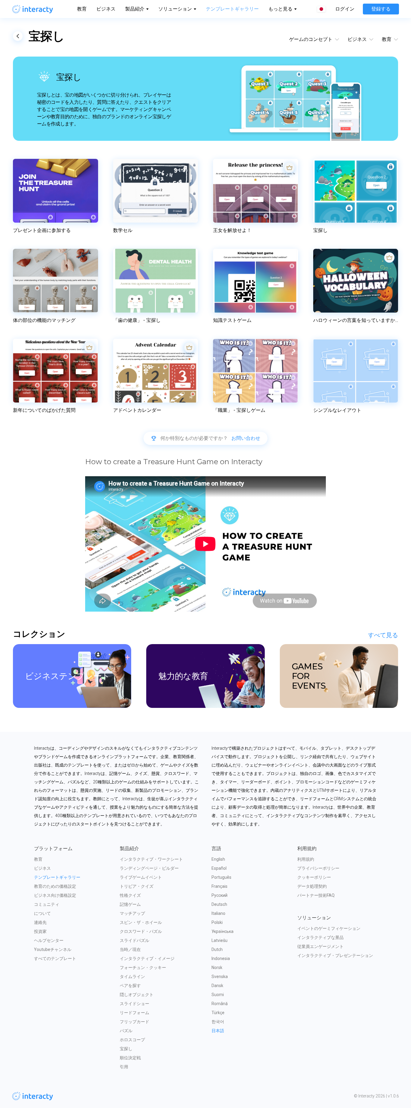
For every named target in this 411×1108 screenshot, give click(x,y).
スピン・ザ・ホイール (141, 922)
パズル (126, 1030)
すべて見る (383, 635)
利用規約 (305, 859)
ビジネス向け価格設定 (55, 895)
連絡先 (40, 922)
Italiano (218, 913)
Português (221, 877)
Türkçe (218, 1012)
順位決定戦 (130, 1057)
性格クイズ (130, 895)
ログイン (344, 9)
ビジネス (106, 9)
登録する (381, 9)
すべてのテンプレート (55, 958)
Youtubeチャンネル (52, 949)
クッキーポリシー (314, 877)
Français (219, 886)
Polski (217, 922)
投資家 (40, 931)
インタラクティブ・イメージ (147, 958)
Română (220, 1003)
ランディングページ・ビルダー (149, 868)
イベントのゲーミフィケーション (328, 928)
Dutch (217, 949)
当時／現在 (130, 949)
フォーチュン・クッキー (143, 967)
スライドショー (134, 1003)
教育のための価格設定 (55, 886)
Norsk (217, 967)
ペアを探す (130, 985)
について (42, 913)
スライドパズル (134, 940)
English (218, 859)
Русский (219, 895)
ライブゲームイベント (141, 877)
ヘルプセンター (48, 940)
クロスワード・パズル (141, 931)
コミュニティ (46, 904)
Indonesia (221, 958)
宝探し (126, 1048)
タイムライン (132, 976)
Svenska (220, 976)
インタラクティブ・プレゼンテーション (335, 955)
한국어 (218, 1021)
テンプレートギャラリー (232, 9)
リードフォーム (134, 1012)
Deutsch (219, 904)
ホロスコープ (132, 1039)
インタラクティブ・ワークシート (151, 859)
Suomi (218, 994)
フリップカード (134, 1021)
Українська (222, 931)
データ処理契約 (312, 886)
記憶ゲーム (130, 904)
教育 (82, 9)
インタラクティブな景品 (320, 937)
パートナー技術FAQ (316, 895)
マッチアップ (132, 913)
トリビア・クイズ (136, 886)
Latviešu (219, 940)
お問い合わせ (245, 438)
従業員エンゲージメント (320, 946)
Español (219, 868)
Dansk (217, 985)
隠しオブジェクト (136, 994)
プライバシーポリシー (318, 868)
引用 (124, 1066)
